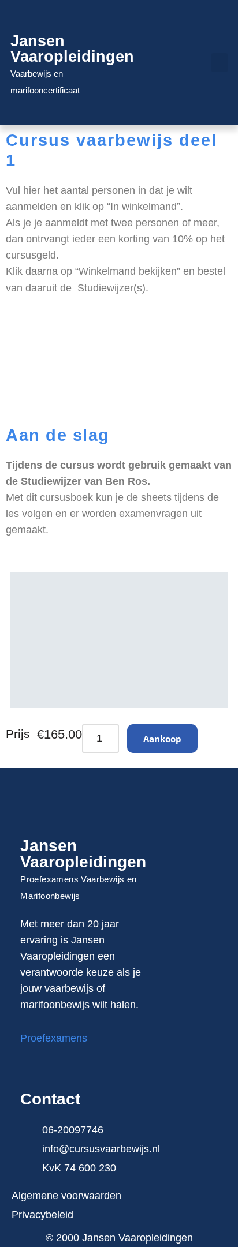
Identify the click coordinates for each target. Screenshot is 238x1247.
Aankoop (162, 738)
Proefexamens (53, 1038)
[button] (219, 62)
